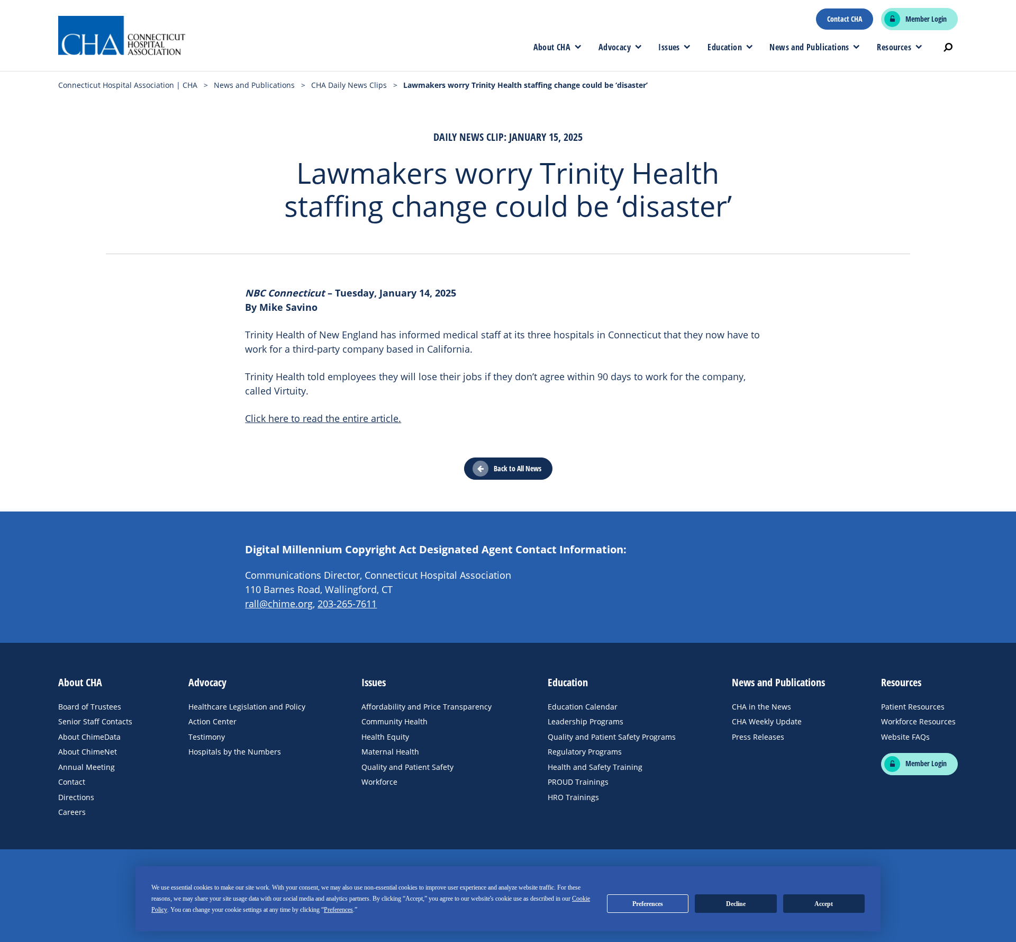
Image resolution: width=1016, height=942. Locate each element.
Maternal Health (390, 752)
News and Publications (809, 47)
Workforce (379, 782)
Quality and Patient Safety (407, 767)
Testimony (206, 737)
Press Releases (758, 737)
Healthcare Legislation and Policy (246, 707)
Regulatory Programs (585, 752)
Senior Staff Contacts (95, 721)
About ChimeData (89, 737)
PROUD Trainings (578, 782)
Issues (668, 47)
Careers (72, 812)
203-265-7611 (347, 603)
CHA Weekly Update (767, 721)
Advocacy (614, 47)
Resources (894, 47)
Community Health (394, 721)
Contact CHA (844, 19)
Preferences (647, 904)
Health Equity (385, 737)
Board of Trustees (89, 707)
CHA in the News (761, 707)
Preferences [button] (338, 909)
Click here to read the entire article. (323, 418)
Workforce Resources (918, 721)
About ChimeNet (87, 752)
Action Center (212, 721)
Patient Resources (913, 707)
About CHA (552, 47)
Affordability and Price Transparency (426, 707)
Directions (76, 797)
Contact (71, 782)
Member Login (926, 19)
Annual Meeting (86, 767)
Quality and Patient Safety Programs (612, 737)
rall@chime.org (279, 603)
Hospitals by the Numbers (234, 752)
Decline (736, 904)
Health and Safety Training (595, 767)
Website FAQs (905, 737)
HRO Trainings (573, 797)
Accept (823, 904)
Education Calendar (583, 707)
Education (724, 47)
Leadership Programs (585, 721)
